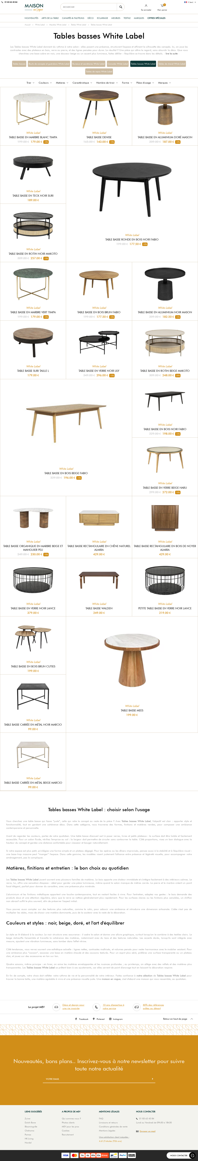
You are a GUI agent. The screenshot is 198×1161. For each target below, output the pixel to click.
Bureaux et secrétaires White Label (88, 64)
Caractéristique (81, 82)
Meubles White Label (57, 24)
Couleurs (44, 82)
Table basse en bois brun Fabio (99, 312)
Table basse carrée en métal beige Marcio (33, 782)
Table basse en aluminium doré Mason (165, 137)
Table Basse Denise (99, 137)
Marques (139, 18)
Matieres (60, 82)
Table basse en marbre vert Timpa (33, 312)
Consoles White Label (118, 64)
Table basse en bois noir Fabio (165, 429)
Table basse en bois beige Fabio (66, 473)
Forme (125, 82)
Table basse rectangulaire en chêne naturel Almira (99, 547)
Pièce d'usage (143, 82)
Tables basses (19, 64)
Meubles (115, 18)
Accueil (27, 24)
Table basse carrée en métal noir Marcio (33, 724)
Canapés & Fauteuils (73, 18)
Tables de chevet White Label (171, 64)
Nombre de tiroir (105, 82)
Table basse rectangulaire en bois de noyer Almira (165, 547)
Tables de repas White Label (99, 71)
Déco (91, 18)
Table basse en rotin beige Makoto (165, 370)
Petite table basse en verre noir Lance (165, 608)
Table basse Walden (99, 608)
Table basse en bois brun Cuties (33, 666)
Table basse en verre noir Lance (33, 608)
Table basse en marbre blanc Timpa (33, 137)
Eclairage (102, 18)
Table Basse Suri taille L (33, 370)
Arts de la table (50, 18)
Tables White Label (78, 24)
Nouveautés (31, 18)
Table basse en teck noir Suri (33, 195)
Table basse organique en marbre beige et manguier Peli (33, 547)
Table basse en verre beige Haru (165, 487)
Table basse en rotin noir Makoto (33, 253)
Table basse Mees (132, 710)
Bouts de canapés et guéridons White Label (49, 64)
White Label (40, 24)
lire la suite (172, 53)
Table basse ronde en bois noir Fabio (132, 239)
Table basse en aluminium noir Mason (165, 312)
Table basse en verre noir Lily (99, 370)
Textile (127, 18)
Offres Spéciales (156, 18)
